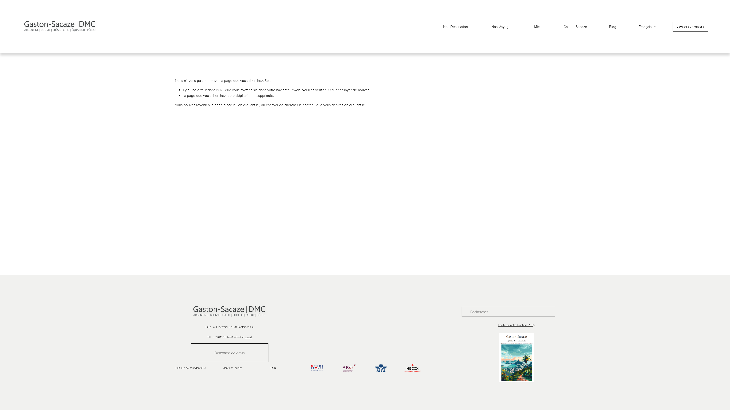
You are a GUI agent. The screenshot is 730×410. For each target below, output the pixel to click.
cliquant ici (251, 104)
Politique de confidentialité (190, 368)
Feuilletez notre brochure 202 (515, 325)
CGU (273, 368)
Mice (538, 26)
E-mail (248, 337)
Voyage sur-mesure (690, 26)
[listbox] (644, 26)
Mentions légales (232, 368)
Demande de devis (229, 352)
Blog (613, 26)
